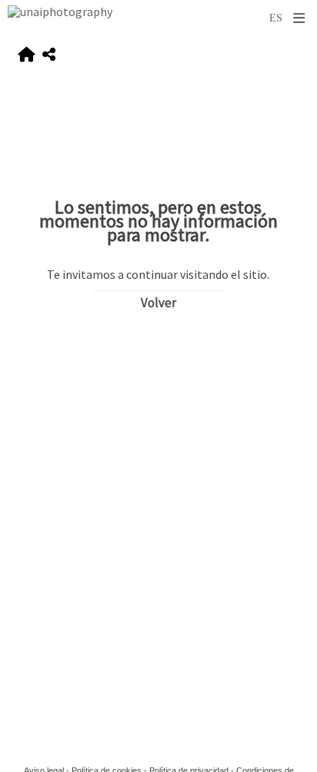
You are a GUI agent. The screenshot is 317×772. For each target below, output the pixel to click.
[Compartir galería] (48, 54)
